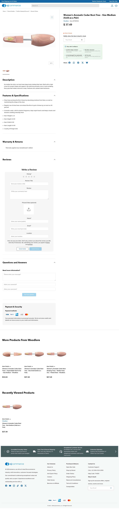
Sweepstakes (70, 486)
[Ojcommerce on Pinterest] (22, 485)
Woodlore (66, 21)
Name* (29, 218)
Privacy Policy (51, 470)
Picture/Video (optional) (29, 202)
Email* (29, 226)
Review (29, 188)
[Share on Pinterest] (78, 63)
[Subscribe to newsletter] (111, 488)
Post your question (29, 294)
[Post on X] (82, 63)
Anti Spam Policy (52, 473)
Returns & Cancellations (73, 480)
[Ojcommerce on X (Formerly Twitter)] (25, 485)
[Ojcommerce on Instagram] (14, 485)
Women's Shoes (34, 11)
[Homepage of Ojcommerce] (11, 6)
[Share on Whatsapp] (74, 63)
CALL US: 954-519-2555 (95, 470)
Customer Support (93, 467)
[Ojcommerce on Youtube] (10, 485)
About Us (50, 467)
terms (48, 242)
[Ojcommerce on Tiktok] (18, 485)
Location (29, 233)
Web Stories (51, 480)
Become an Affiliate (53, 483)
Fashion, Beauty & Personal (23, 11)
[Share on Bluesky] (87, 63)
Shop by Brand (70, 470)
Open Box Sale (70, 467)
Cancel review (22, 249)
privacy (30, 244)
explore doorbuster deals (99, 1)
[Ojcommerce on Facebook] (6, 485)
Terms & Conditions (72, 483)
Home (4, 11)
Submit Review (35, 249)
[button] (24, 176)
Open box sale (113, 1)
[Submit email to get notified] (82, 40)
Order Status (70, 473)
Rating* (29, 174)
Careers (49, 477)
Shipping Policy (71, 477)
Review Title (29, 180)
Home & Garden (11, 11)
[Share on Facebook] (69, 63)
